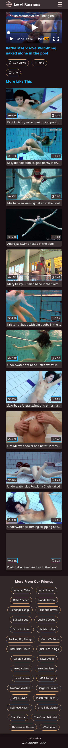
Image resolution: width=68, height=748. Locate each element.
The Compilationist (45, 717)
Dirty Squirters (22, 629)
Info (15, 72)
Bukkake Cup (20, 619)
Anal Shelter (46, 590)
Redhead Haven (19, 707)
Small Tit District (48, 707)
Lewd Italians (46, 668)
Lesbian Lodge (22, 658)
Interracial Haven (19, 649)
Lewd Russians (27, 4)
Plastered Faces (45, 697)
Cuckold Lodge (46, 619)
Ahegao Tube (22, 590)
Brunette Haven (48, 610)
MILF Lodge (46, 678)
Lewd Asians (21, 668)
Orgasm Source (48, 688)
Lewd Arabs (47, 658)
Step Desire (18, 717)
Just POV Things (49, 649)
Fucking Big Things (20, 639)
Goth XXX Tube (50, 639)
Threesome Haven (23, 727)
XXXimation (49, 727)
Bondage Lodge (20, 610)
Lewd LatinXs (22, 678)
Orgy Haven (20, 697)
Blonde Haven (46, 600)
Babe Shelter (21, 600)
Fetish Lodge (47, 629)
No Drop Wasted (20, 688)
